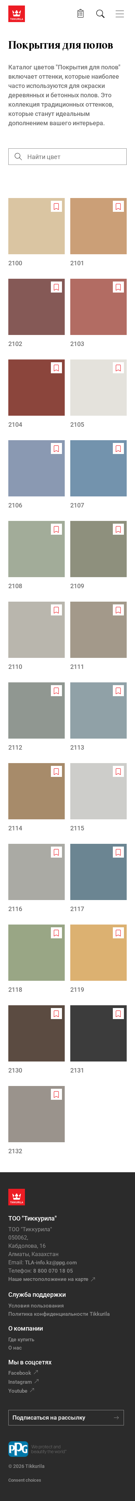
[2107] (98, 475)
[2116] (36, 879)
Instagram (20, 1382)
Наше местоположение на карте (48, 1279)
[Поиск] (100, 14)
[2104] (36, 394)
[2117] (98, 879)
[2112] (36, 717)
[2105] (98, 394)
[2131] (98, 1040)
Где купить (21, 1339)
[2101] (98, 233)
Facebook (19, 1373)
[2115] (98, 798)
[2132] (36, 1121)
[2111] (98, 636)
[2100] (36, 233)
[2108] (36, 556)
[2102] (36, 313)
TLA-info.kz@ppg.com (51, 1263)
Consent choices (24, 1480)
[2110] (36, 636)
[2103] (98, 313)
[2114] (36, 798)
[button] (80, 13)
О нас (15, 1348)
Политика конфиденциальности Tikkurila (59, 1314)
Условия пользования (36, 1306)
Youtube (17, 1391)
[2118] (36, 959)
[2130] (36, 1040)
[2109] (98, 556)
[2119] (98, 959)
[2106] (36, 475)
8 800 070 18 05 (53, 1271)
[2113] (98, 717)
